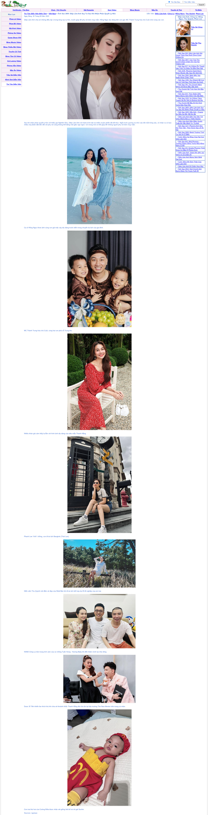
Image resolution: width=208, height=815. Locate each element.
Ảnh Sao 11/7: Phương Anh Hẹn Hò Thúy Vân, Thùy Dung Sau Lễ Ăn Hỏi (190, 128)
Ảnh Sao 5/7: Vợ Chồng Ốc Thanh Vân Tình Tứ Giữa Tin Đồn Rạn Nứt (190, 67)
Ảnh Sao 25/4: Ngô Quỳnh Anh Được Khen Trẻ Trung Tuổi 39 (189, 170)
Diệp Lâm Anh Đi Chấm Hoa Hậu (190, 166)
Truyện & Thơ (176, 10)
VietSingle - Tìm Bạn (21, 10)
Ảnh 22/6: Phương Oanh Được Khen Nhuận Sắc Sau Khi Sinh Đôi (189, 72)
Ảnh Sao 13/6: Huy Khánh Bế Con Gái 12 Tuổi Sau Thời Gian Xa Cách (190, 81)
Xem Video (112, 10)
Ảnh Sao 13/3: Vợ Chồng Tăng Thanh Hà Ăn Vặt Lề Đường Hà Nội (189, 99)
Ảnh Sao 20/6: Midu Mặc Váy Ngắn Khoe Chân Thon (188, 76)
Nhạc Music (135, 10)
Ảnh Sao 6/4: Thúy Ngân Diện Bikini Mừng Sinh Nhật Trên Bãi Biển (189, 95)
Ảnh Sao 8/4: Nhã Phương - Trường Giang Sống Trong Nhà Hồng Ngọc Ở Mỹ (190, 143)
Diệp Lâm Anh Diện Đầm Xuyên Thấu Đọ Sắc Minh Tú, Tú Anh (189, 122)
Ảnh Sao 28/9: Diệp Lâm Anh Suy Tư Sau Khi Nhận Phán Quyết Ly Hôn (190, 108)
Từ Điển (198, 10)
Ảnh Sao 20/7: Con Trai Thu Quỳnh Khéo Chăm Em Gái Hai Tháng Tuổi (188, 62)
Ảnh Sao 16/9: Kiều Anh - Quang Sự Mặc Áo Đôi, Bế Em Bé (189, 113)
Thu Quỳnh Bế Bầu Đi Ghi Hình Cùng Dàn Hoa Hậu (189, 104)
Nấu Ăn (155, 10)
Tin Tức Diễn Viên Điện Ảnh (35, 14)
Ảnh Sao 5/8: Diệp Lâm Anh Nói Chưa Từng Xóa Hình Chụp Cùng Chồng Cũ (189, 55)
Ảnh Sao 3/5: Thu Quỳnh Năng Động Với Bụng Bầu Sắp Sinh (189, 86)
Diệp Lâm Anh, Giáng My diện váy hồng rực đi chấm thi (190, 154)
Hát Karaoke (89, 10)
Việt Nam (52, 14)
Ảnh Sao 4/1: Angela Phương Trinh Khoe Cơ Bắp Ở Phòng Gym (190, 149)
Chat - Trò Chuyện (58, 10)
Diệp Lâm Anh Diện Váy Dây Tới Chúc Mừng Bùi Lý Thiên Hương (189, 118)
